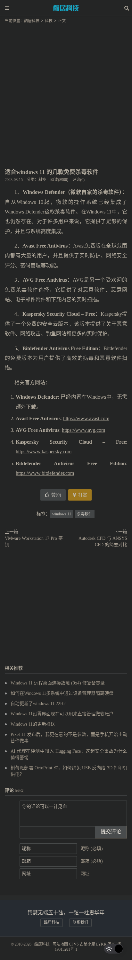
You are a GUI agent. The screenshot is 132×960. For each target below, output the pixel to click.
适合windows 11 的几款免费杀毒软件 (51, 172)
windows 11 (61, 514)
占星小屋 (87, 944)
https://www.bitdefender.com (45, 473)
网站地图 (60, 944)
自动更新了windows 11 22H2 (38, 703)
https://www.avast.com (86, 418)
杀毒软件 (84, 514)
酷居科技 (66, 8)
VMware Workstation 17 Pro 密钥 (34, 541)
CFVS (74, 944)
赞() (56, 495)
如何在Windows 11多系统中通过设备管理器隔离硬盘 (62, 693)
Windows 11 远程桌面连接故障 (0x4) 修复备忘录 (58, 683)
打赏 (82, 495)
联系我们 (80, 922)
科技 (49, 21)
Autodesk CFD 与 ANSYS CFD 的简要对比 (102, 541)
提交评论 (111, 831)
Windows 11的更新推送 (33, 724)
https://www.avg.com (83, 430)
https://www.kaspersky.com (43, 451)
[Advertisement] (66, 92)
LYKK (101, 944)
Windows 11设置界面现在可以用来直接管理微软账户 (62, 713)
